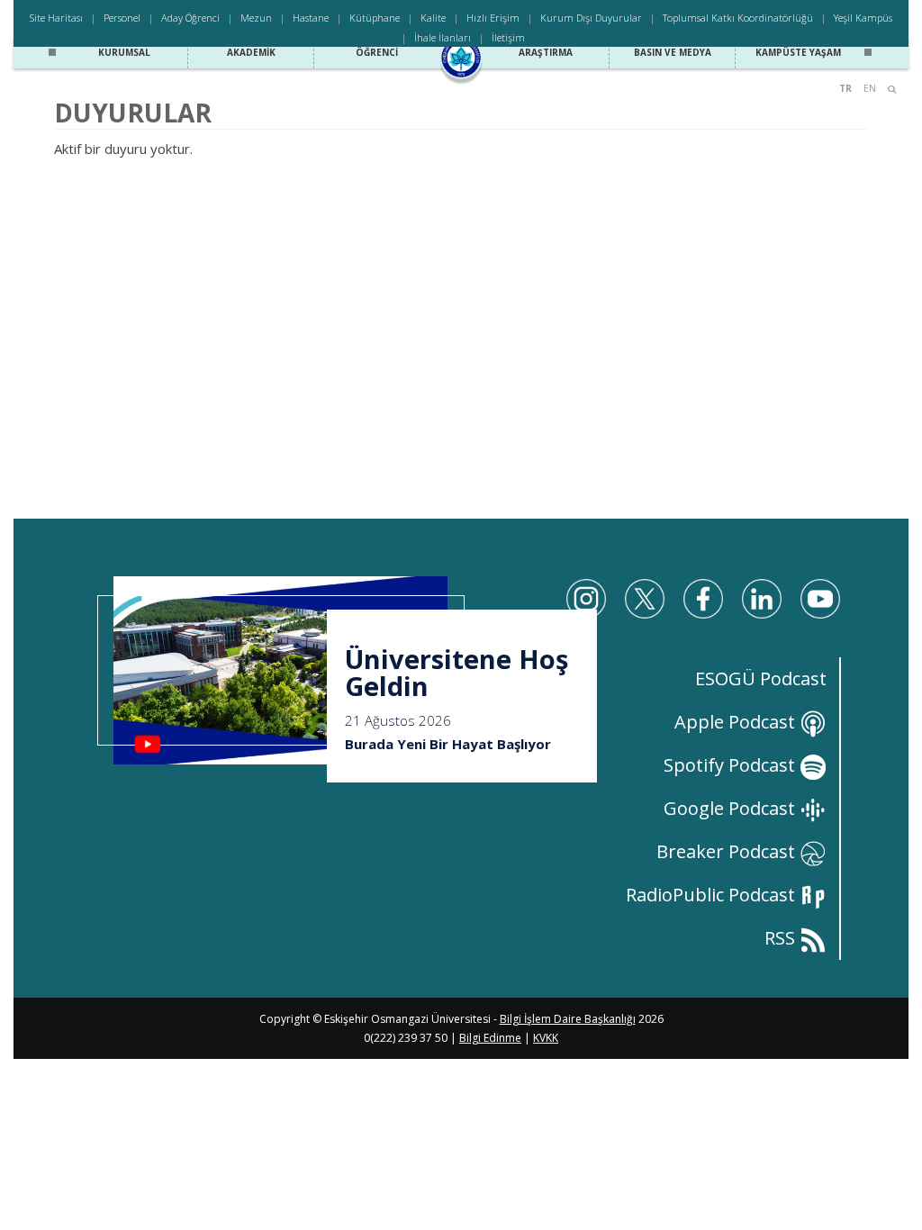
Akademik (251, 52)
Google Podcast (732, 808)
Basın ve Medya (672, 52)
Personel (122, 17)
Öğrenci (377, 52)
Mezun (256, 17)
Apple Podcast (737, 722)
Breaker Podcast (728, 851)
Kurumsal (124, 52)
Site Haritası (56, 17)
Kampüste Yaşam (798, 52)
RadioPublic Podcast (713, 894)
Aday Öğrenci (190, 17)
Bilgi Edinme (490, 1037)
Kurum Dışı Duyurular (591, 17)
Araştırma (546, 52)
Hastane (311, 17)
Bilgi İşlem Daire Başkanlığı (568, 1019)
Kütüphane (374, 17)
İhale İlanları (442, 37)
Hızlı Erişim (493, 17)
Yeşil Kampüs (863, 17)
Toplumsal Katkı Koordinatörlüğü (738, 17)
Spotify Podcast (732, 765)
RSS (782, 938)
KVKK (545, 1037)
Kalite (433, 17)
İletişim (508, 37)
